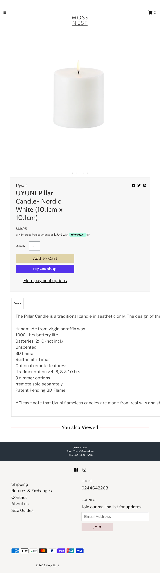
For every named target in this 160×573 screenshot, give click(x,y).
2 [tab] (76, 173)
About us (20, 503)
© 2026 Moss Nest (47, 565)
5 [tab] (88, 173)
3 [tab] (80, 173)
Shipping (19, 484)
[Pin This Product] (144, 185)
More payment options (45, 280)
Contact (19, 497)
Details (17, 303)
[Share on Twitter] (139, 185)
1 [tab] (72, 173)
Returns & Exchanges (31, 490)
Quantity (20, 245)
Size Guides (22, 510)
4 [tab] (84, 173)
